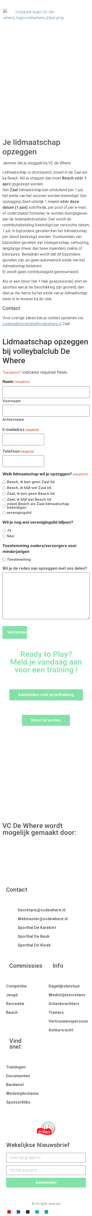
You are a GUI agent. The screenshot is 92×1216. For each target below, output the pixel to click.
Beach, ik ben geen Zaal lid (30, 482)
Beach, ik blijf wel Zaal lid (29, 488)
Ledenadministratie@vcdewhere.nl (32, 323)
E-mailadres (20, 430)
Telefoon (18, 451)
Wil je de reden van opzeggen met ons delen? (44, 568)
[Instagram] (27, 1212)
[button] (71, 14)
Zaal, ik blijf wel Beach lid (29, 499)
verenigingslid (19, 513)
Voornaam (11, 401)
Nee (10, 536)
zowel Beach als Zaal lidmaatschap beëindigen (38, 505)
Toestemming (19, 559)
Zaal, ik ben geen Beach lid (30, 494)
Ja (9, 530)
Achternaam (13, 419)
